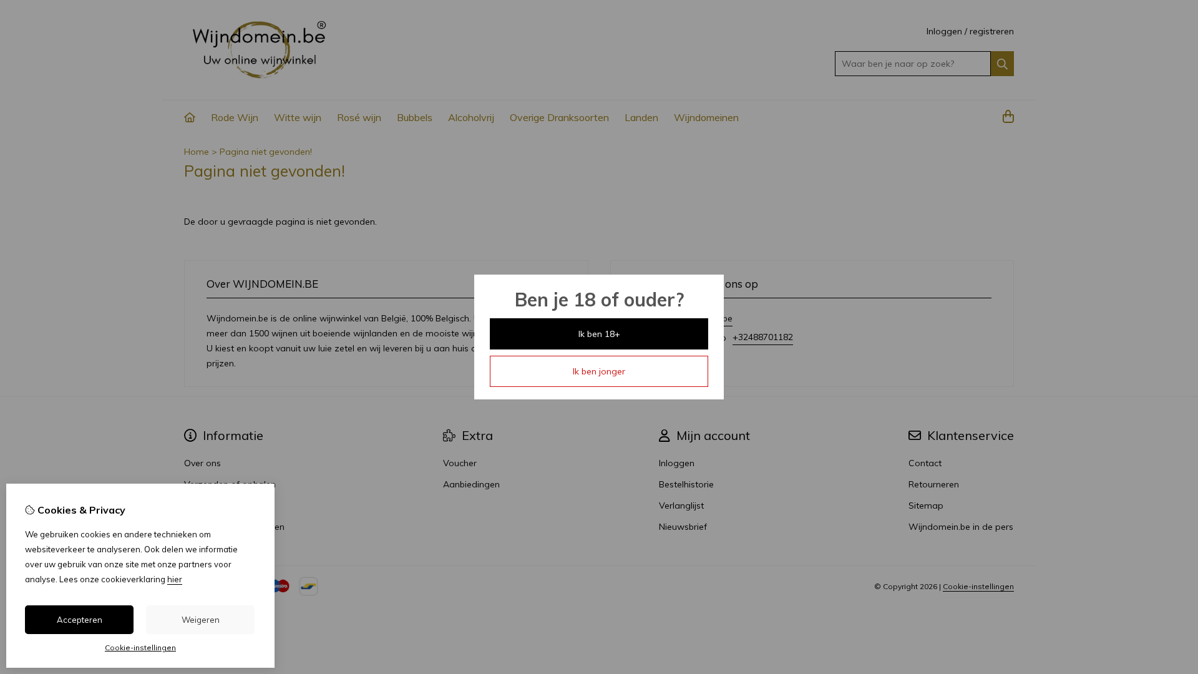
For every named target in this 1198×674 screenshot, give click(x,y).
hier (174, 579)
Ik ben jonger (599, 371)
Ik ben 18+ (599, 333)
